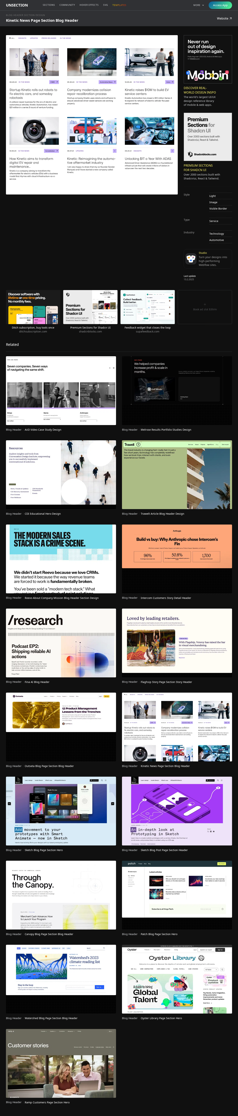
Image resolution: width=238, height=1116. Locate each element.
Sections (49, 5)
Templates (119, 5)
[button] (198, 5)
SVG (105, 5)
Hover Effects (89, 5)
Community (67, 5)
